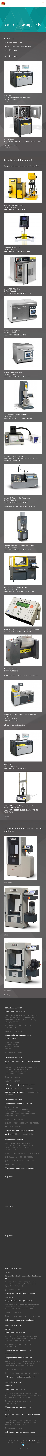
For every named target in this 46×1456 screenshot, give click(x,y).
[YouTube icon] (23, 1448)
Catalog (7, 995)
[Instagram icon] (28, 1448)
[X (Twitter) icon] (21, 1448)
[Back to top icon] (41, 1451)
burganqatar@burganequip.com (21, 1085)
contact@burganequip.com (19, 1035)
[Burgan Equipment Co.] (3, 3)
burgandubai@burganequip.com (21, 1130)
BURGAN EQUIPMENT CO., (30, 1441)
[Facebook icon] (18, 1448)
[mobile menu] (43, 3)
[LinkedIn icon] (25, 1448)
